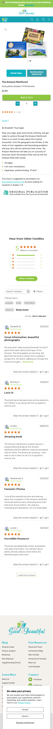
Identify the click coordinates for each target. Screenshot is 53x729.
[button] (28, 61)
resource (9, 310)
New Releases (8, 659)
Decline (25, 716)
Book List (32, 663)
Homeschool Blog (35, 651)
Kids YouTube (33, 655)
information (29, 303)
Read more (28, 362)
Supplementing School (11, 663)
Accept (25, 709)
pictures (9, 303)
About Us (5, 679)
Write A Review (26, 278)
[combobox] (37, 316)
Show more (22, 310)
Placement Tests (35, 647)
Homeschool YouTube (37, 659)
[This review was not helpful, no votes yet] (46, 372)
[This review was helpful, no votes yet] (41, 372)
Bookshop (6, 655)
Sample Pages (16, 73)
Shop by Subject (9, 651)
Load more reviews (26, 575)
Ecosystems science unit (13, 182)
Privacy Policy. (24, 703)
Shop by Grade (8, 647)
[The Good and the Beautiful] (5, 22)
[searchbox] (15, 291)
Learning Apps (34, 666)
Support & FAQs (8, 683)
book (18, 303)
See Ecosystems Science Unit (36, 73)
